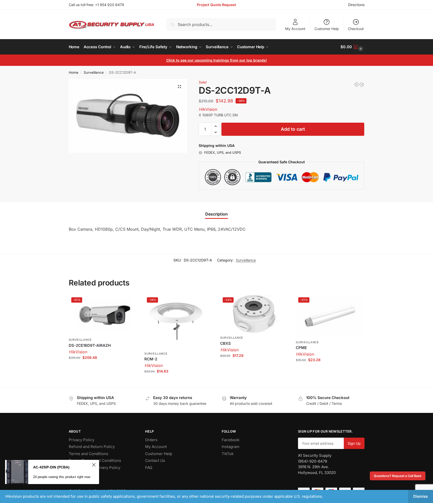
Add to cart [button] (102, 368)
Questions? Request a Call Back (397, 476)
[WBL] (361, 84)
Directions (356, 5)
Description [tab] (216, 214)
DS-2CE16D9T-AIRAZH (90, 345)
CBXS (225, 343)
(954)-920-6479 (312, 461)
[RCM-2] (356, 84)
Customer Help (326, 29)
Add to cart (293, 129)
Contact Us (155, 460)
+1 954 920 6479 (109, 5)
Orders (151, 439)
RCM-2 (150, 359)
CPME (301, 347)
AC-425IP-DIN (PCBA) (51, 467)
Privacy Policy (81, 439)
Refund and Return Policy (92, 446)
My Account (295, 29)
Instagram (230, 446)
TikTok (228, 453)
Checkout (356, 29)
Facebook (230, 439)
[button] (352, 47)
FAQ (148, 467)
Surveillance (94, 72)
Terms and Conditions (88, 453)
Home (73, 72)
